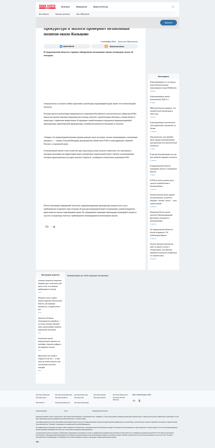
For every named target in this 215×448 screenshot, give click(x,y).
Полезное (65, 7)
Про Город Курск (41, 397)
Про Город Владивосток (62, 402)
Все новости (44, 14)
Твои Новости (40, 402)
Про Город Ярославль (81, 395)
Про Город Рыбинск (61, 397)
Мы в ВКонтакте (82, 14)
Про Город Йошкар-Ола (120, 395)
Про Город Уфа (79, 397)
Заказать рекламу (62, 14)
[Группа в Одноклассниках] (114, 46)
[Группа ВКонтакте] (67, 46)
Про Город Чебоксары (43, 395)
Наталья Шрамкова (128, 41)
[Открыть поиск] (173, 6)
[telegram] (55, 226)
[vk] (47, 226)
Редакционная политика (100, 411)
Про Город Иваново (100, 395)
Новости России (100, 7)
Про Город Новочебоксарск (63, 395)
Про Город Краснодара (81, 402)
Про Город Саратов (100, 397)
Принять (169, 23)
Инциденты (81, 7)
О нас (66, 411)
